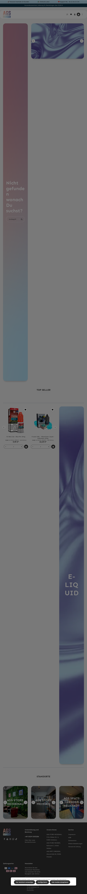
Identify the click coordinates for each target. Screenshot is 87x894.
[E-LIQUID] (71, 585)
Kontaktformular (30, 842)
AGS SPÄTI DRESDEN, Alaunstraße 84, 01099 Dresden (54, 854)
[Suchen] (22, 219)
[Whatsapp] (13, 839)
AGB (32, 887)
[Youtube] (7, 839)
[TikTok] (16, 839)
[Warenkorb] (78, 14)
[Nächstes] (82, 41)
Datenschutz (72, 840)
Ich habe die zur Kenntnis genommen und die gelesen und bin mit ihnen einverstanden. (33, 886)
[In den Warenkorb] (26, 447)
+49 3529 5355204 (32, 837)
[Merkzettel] (71, 14)
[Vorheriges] (33, 41)
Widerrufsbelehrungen (75, 843)
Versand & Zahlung (74, 846)
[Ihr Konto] (74, 14)
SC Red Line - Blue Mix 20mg (16, 436)
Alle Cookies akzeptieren (60, 882)
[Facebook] (4, 839)
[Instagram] (10, 839)
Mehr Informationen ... (62, 879)
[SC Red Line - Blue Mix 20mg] (16, 420)
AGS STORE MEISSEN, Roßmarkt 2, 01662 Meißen (53, 845)
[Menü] (67, 14)
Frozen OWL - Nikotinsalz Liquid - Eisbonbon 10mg (43, 437)
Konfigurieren (42, 882)
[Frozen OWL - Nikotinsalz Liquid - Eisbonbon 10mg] (43, 420)
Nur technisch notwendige (24, 882)
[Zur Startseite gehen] (7, 14)
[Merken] (25, 410)
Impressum (71, 834)
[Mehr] (82, 14)
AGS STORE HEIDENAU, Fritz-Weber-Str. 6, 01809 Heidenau (54, 837)
